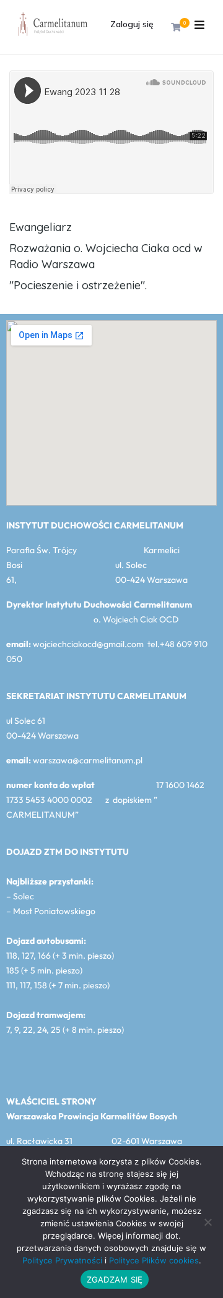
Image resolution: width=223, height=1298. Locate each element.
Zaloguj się (132, 24)
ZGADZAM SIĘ (115, 1279)
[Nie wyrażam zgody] (207, 1222)
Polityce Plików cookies (154, 1260)
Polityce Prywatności (62, 1260)
